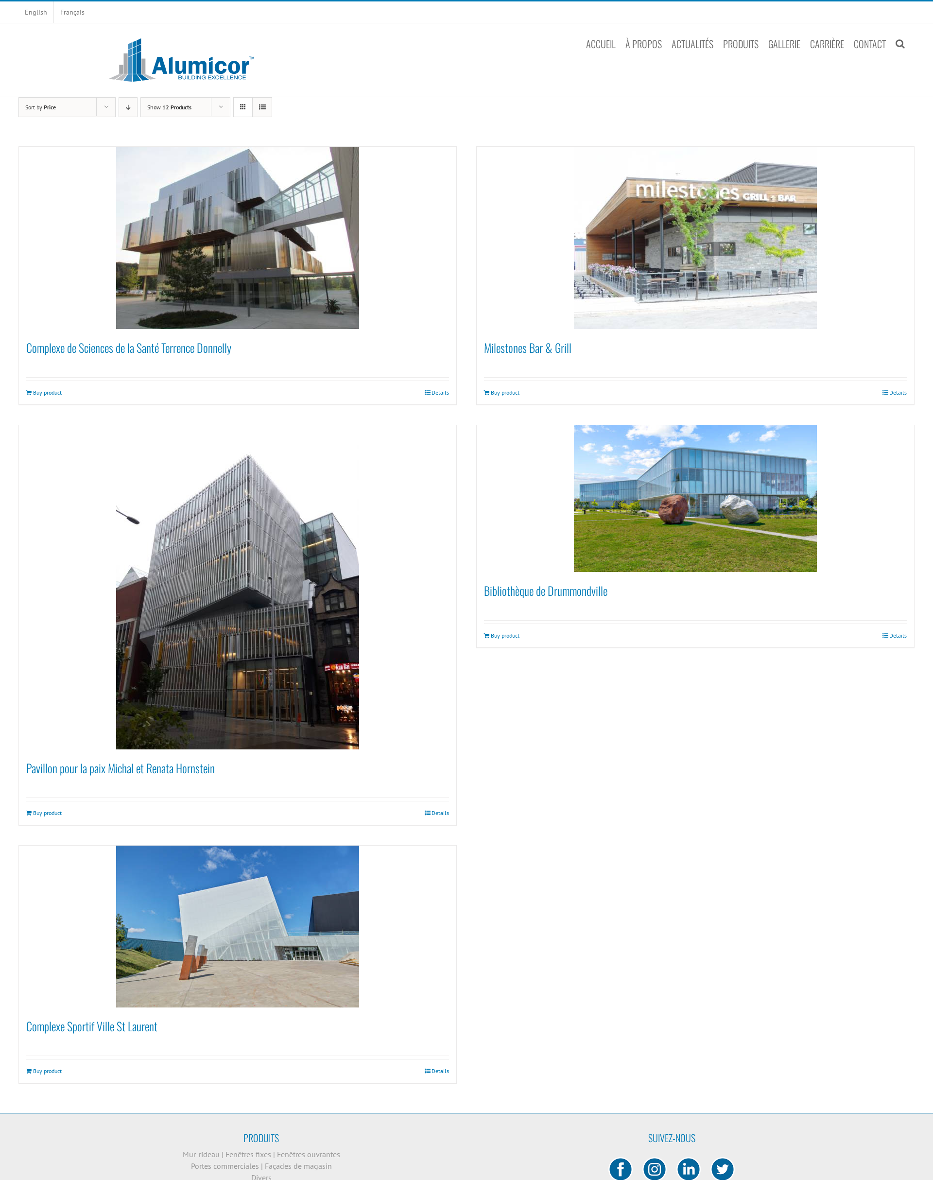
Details (440, 392)
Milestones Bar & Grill (527, 347)
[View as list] (262, 107)
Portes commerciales (226, 1166)
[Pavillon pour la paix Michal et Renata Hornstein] (237, 587)
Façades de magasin (298, 1166)
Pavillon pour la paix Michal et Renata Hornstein (120, 768)
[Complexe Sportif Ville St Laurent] (237, 926)
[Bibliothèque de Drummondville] (695, 498)
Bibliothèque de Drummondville (545, 590)
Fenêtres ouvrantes (308, 1154)
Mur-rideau (202, 1154)
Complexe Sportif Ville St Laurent (91, 1026)
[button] (900, 43)
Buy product (47, 392)
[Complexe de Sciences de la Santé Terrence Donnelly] (237, 238)
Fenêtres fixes (249, 1154)
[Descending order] (128, 107)
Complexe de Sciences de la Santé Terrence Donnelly (128, 347)
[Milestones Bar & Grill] (695, 238)
